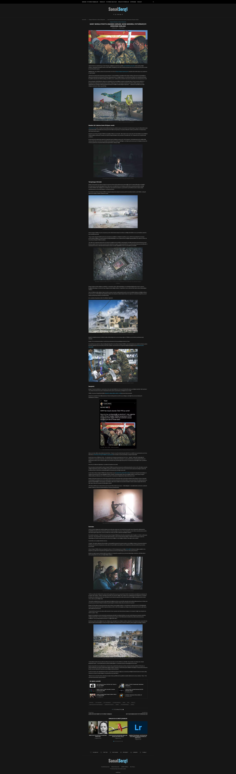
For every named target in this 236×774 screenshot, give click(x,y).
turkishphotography (109, 704)
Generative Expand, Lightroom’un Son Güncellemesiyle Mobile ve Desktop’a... (138, 736)
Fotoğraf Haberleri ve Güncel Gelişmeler (97, 19)
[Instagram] (117, 14)
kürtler (133, 702)
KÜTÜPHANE (133, 1)
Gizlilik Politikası (124, 766)
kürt (128, 702)
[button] (90, 731)
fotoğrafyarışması (117, 702)
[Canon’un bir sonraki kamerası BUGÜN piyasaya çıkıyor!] (121, 691)
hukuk (124, 702)
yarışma (132, 704)
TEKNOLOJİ (102, 1)
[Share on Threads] (121, 709)
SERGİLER (84, 1)
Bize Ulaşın (132, 766)
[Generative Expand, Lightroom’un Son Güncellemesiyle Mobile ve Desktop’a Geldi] (138, 727)
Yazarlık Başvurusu (105, 766)
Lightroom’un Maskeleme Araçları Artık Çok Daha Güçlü (118, 736)
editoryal (91, 702)
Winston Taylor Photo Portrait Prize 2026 (98, 736)
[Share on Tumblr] (119, 709)
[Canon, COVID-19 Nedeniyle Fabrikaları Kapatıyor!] (121, 686)
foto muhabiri (98, 702)
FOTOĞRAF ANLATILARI (111, 1)
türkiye (117, 704)
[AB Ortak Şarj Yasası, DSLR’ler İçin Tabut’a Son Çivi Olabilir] (92, 686)
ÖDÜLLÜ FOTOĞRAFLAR (123, 1)
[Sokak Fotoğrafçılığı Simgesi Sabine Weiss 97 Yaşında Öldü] (92, 696)
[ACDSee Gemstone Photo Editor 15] (121, 696)
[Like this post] (113, 709)
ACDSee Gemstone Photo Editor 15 (133, 694)
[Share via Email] (123, 709)
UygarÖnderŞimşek (125, 704)
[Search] (153, 2)
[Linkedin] (120, 14)
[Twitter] (115, 14)
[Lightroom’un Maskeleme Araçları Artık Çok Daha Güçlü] (118, 727)
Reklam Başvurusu (115, 766)
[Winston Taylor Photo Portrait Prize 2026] (97, 727)
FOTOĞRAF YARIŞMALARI (92, 1)
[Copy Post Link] (120, 709)
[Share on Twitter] (115, 709)
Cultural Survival (92, 128)
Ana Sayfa (84, 19)
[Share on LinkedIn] (118, 709)
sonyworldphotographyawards (96, 704)
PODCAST (139, 1)
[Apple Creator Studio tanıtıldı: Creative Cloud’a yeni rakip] (92, 691)
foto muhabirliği (107, 702)
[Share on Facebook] (114, 709)
